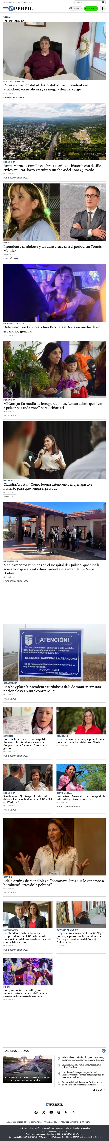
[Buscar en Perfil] (103, 2)
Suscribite (91, 9)
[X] (43, 1112)
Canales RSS (11, 1122)
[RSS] (66, 1112)
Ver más (97, 1090)
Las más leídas (16, 1051)
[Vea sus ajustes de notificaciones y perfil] (102, 8)
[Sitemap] (73, 1112)
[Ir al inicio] (20, 8)
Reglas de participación (71, 1122)
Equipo (57, 1122)
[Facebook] (36, 1112)
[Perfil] (54, 1105)
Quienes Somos (23, 1122)
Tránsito (86, 1122)
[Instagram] (58, 1112)
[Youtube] (51, 1112)
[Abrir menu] (5, 8)
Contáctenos (36, 1122)
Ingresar (77, 9)
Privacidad (48, 1122)
